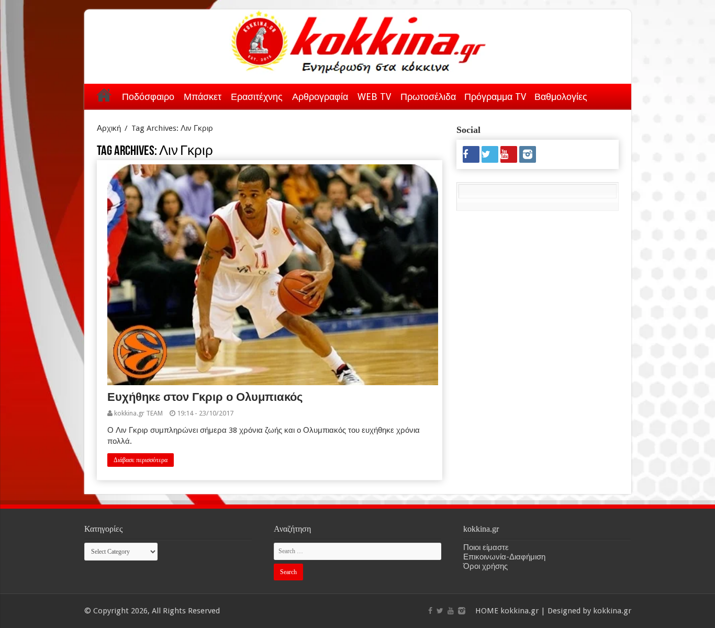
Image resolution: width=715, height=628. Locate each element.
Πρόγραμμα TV (495, 96)
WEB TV (374, 96)
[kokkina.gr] (358, 39)
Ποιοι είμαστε (486, 547)
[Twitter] (490, 154)
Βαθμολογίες (560, 96)
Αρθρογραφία (320, 96)
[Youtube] (508, 154)
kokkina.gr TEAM (138, 413)
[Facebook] (471, 154)
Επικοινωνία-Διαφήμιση (504, 557)
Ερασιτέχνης (257, 96)
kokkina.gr (519, 610)
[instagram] (527, 154)
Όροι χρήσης (485, 566)
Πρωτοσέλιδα (428, 96)
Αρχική (104, 95)
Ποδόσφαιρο (148, 96)
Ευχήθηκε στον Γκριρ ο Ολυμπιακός (205, 396)
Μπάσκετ (202, 96)
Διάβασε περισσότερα (140, 460)
